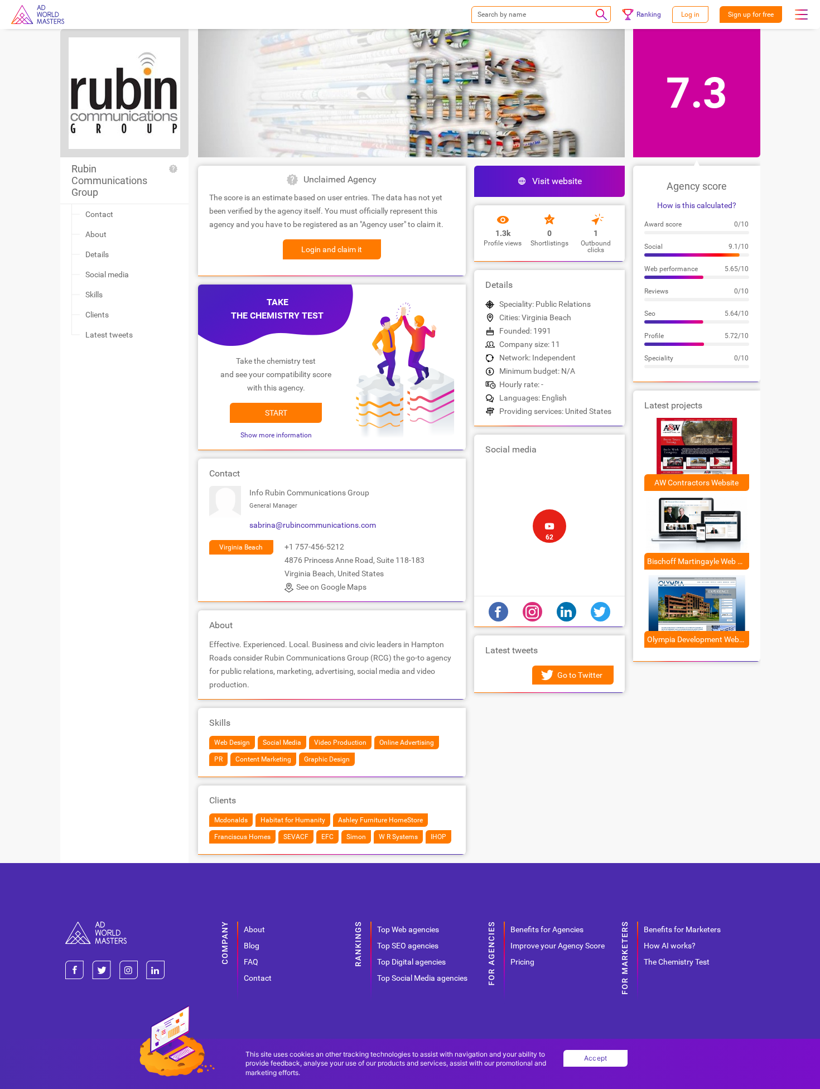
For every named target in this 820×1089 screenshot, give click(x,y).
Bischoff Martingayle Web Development (698, 561)
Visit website (557, 181)
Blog (251, 945)
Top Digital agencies (411, 961)
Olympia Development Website (698, 639)
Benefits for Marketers (682, 929)
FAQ (251, 961)
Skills (94, 294)
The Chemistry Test (677, 961)
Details (97, 254)
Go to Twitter (579, 675)
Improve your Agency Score (557, 945)
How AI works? (670, 945)
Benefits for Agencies (546, 929)
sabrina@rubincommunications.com (312, 525)
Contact (99, 214)
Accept (595, 1058)
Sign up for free (751, 14)
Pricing (522, 961)
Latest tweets (109, 334)
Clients (97, 314)
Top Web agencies (408, 929)
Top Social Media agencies (422, 978)
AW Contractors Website (696, 482)
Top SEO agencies (407, 945)
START (276, 412)
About (96, 234)
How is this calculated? (696, 205)
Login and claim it (331, 249)
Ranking (648, 14)
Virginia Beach (241, 547)
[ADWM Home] (96, 926)
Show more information (276, 435)
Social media (107, 274)
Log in (690, 14)
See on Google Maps (331, 586)
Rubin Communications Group (109, 180)
